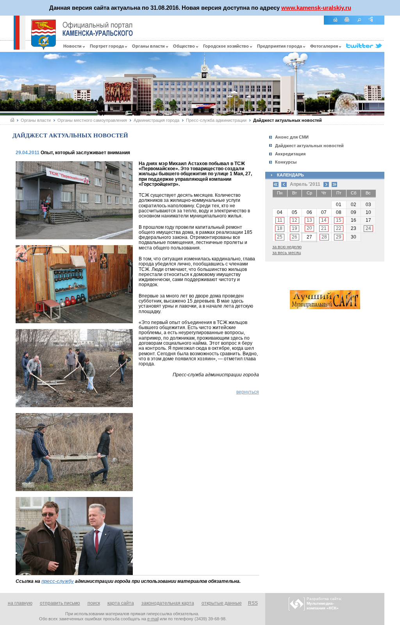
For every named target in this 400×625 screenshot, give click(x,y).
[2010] (275, 184)
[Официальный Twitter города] (365, 46)
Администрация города (156, 120)
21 (324, 228)
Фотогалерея (324, 46)
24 (368, 228)
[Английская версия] (6, 47)
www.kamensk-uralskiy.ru (316, 7)
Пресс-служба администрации (216, 120)
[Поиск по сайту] (362, 24)
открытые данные (222, 603)
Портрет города (107, 46)
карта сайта (120, 603)
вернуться (247, 392)
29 (338, 237)
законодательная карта (167, 603)
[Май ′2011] (326, 184)
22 (338, 228)
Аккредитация (290, 153)
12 (294, 220)
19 (294, 228)
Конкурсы (285, 162)
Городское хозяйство (226, 46)
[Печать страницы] (350, 24)
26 (294, 237)
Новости (73, 46)
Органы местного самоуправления (92, 120)
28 (324, 237)
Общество (184, 46)
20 (309, 228)
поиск (94, 603)
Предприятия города (280, 46)
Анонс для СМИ (292, 137)
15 (338, 220)
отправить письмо (60, 603)
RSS (253, 603)
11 (279, 220)
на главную (20, 603)
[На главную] (338, 24)
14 (324, 220)
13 (309, 220)
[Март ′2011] (284, 184)
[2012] (334, 184)
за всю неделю (287, 246)
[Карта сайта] (373, 24)
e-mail (153, 618)
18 (279, 228)
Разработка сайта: (324, 603)
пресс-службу (57, 581)
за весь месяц (286, 252)
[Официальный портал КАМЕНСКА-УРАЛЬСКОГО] (97, 29)
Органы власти (149, 46)
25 (279, 237)
